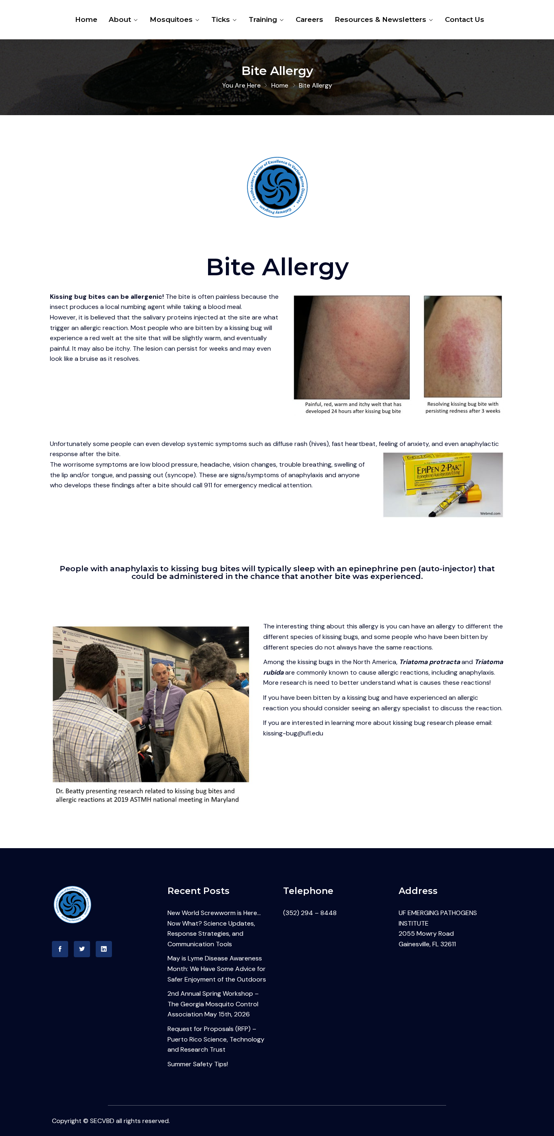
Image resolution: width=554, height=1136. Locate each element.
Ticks (220, 19)
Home (86, 19)
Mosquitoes (171, 19)
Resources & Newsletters (380, 19)
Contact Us (464, 19)
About (120, 19)
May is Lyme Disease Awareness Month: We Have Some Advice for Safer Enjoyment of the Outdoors (216, 968)
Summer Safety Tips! (197, 1064)
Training (263, 19)
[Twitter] (82, 949)
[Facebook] (60, 949)
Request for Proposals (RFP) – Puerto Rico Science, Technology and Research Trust (215, 1039)
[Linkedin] (104, 949)
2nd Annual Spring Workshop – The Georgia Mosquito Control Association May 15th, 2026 (213, 1003)
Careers (309, 19)
